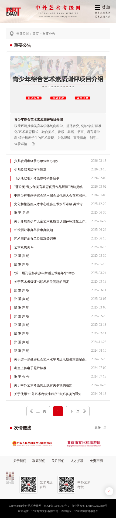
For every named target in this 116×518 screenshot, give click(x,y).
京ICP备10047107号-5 (56, 505)
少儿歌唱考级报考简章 (60, 169)
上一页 (41, 411)
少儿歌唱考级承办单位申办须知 (60, 161)
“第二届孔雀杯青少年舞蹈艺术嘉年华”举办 (60, 273)
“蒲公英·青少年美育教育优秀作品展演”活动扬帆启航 (60, 187)
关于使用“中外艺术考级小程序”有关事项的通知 (60, 394)
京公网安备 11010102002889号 (89, 505)
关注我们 (58, 461)
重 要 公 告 (60, 377)
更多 (97, 427)
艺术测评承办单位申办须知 (60, 230)
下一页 (75, 411)
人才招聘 (77, 461)
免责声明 (96, 461)
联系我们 (38, 461)
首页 (35, 34)
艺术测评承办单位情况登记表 (60, 238)
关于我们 (19, 461)
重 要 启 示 (60, 213)
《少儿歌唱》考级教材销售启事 (60, 178)
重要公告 (48, 34)
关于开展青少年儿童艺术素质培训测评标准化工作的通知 (60, 221)
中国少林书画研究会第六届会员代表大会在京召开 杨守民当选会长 (60, 195)
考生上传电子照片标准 (60, 368)
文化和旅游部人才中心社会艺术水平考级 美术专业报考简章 (60, 204)
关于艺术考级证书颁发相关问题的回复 (60, 282)
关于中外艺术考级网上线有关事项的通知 (60, 385)
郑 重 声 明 (60, 256)
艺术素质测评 (60, 247)
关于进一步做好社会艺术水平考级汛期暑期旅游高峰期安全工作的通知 (60, 359)
